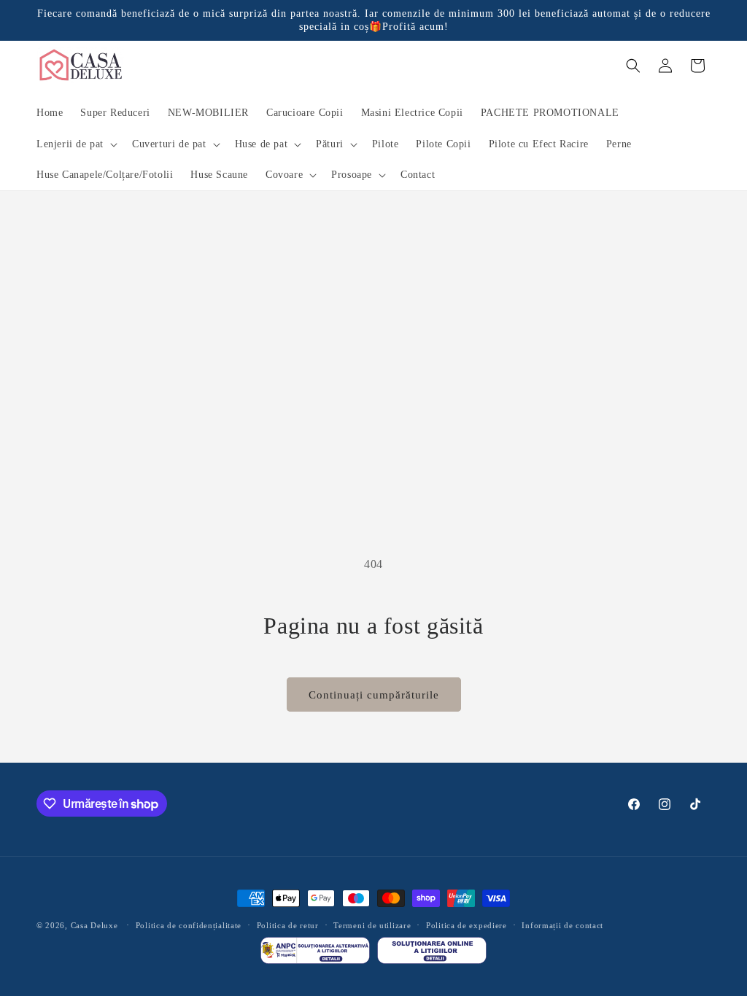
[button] (75, 144)
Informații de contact (562, 925)
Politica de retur (288, 925)
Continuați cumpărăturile (374, 695)
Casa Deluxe (94, 925)
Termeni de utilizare (372, 925)
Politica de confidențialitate (188, 925)
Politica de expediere (466, 925)
